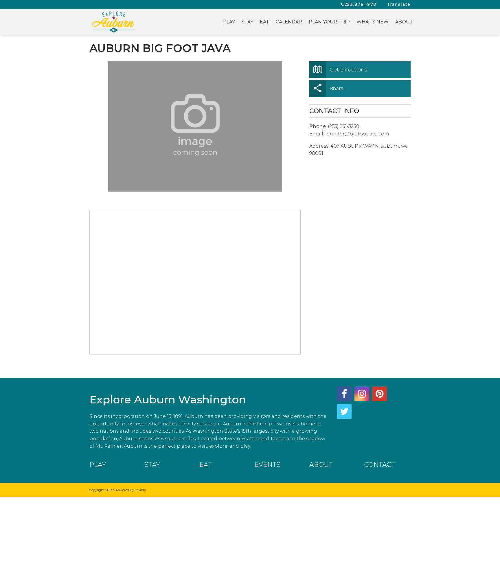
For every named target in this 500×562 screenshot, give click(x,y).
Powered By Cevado (131, 490)
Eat (264, 22)
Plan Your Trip (329, 22)
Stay (247, 22)
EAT (205, 465)
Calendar (289, 22)
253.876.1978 (360, 4)
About (404, 22)
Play (229, 22)
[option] (195, 126)
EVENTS (267, 465)
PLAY (97, 465)
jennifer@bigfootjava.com (357, 134)
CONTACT (379, 465)
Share (336, 88)
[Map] (195, 282)
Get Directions (348, 70)
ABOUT (321, 465)
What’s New (372, 22)
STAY (152, 465)
